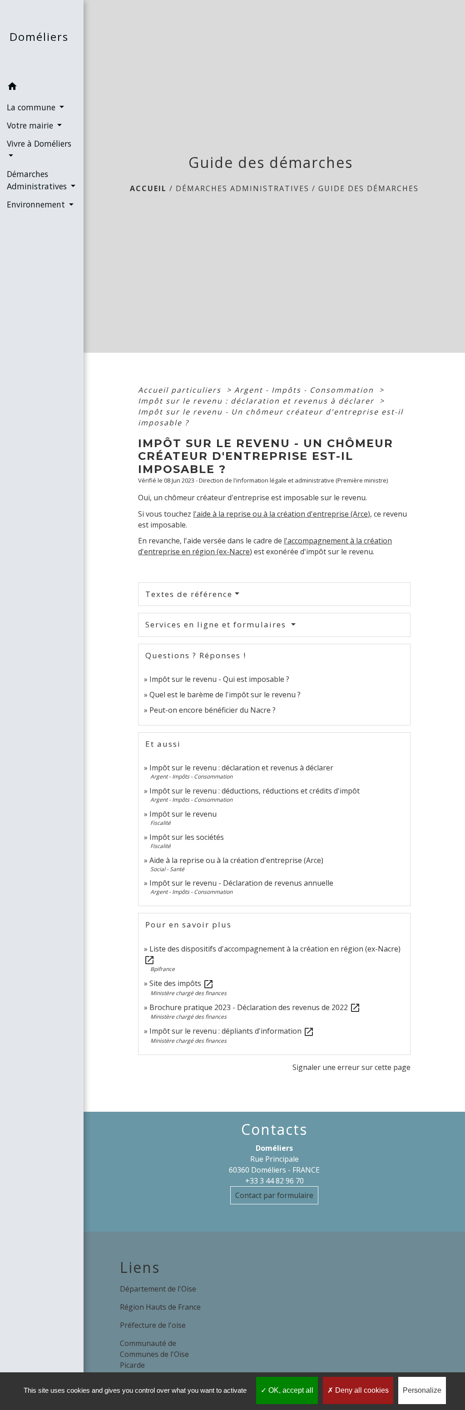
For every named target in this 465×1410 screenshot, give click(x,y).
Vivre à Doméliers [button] (39, 143)
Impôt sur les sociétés (186, 837)
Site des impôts (181, 983)
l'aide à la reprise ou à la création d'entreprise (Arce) (281, 514)
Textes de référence (188, 594)
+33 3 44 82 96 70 (274, 1181)
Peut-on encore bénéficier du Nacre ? (212, 710)
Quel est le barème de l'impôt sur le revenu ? (225, 695)
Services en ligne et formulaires (217, 624)
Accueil (148, 188)
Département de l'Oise (158, 1289)
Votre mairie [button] (31, 125)
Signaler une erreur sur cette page (351, 1067)
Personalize (422, 1390)
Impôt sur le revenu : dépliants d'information (231, 1031)
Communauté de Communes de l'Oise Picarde (154, 1354)
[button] (42, 88)
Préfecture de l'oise (153, 1325)
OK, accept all (290, 1390)
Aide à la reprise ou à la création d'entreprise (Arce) (236, 860)
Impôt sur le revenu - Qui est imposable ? (219, 679)
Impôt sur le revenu (183, 814)
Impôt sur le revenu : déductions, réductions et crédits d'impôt (254, 791)
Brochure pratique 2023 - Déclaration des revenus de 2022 (255, 1007)
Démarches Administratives (242, 188)
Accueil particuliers (181, 390)
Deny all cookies (361, 1390)
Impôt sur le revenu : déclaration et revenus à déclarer (257, 401)
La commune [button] (32, 107)
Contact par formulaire (274, 1195)
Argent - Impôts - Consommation (305, 390)
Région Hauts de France (160, 1307)
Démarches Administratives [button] (38, 179)
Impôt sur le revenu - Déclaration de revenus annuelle (241, 883)
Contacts (274, 1129)
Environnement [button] (37, 204)
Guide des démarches (368, 188)
